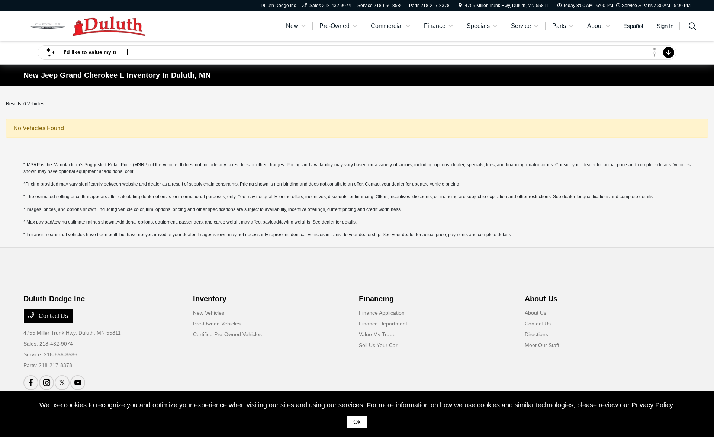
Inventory (209, 299)
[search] (692, 27)
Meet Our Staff (542, 345)
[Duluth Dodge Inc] (87, 25)
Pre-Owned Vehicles (217, 324)
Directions (536, 334)
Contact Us (52, 316)
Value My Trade (377, 334)
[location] (460, 5)
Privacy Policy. (653, 405)
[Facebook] (30, 382)
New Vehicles (208, 313)
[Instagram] (46, 382)
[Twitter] (62, 382)
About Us (541, 299)
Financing (376, 299)
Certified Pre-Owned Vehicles (227, 334)
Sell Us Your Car (378, 345)
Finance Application (382, 313)
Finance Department (383, 324)
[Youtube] (77, 382)
